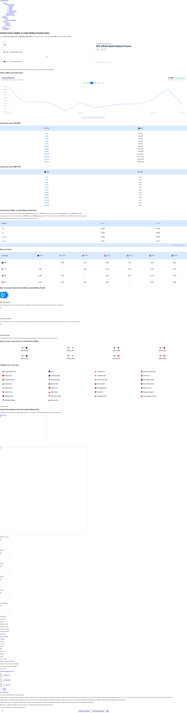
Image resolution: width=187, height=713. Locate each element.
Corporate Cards (9, 13)
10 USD (46, 138)
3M (95, 82)
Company (5, 21)
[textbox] (46, 52)
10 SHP (46, 182)
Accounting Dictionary (11, 20)
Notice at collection (84, 711)
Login (4, 26)
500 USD (46, 151)
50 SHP (46, 187)
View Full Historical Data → (179, 245)
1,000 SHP (46, 197)
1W (88, 82)
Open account (6, 28)
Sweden (10, 7)
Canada (10, 9)
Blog (7, 19)
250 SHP (46, 192)
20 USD (46, 141)
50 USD (46, 143)
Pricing (4, 16)
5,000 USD (46, 159)
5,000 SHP (46, 202)
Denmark (11, 5)
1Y (103, 82)
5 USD (46, 136)
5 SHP (46, 179)
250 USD (46, 149)
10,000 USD (46, 161)
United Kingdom (13, 11)
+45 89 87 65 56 (6, 675)
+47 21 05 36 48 (6, 685)
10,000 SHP (46, 205)
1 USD (46, 133)
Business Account (10, 4)
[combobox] (46, 52)
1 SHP (46, 177)
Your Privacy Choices (98, 711)
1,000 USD (46, 154)
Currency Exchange (10, 15)
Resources (5, 17)
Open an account (4, 636)
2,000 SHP (46, 200)
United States (12, 12)
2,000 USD (46, 156)
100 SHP (47, 190)
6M (99, 82)
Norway (11, 8)
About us (8, 22)
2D (84, 82)
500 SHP (46, 195)
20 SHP (46, 184)
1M (91, 82)
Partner (7, 24)
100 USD (46, 146)
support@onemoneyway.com (7, 671)
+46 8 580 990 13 (7, 680)
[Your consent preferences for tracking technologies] (2, 710)
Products (5, 3)
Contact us (8, 25)
